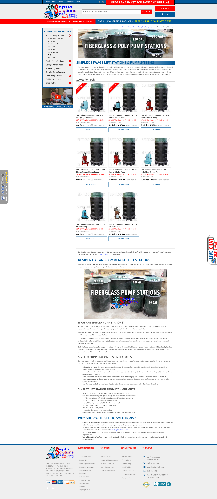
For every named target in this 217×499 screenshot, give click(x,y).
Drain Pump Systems (54, 75)
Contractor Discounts (86, 467)
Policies (60, 2)
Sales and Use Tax (128, 471)
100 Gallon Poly (53, 44)
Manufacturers (82, 21)
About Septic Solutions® (87, 464)
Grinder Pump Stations (55, 38)
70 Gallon (51, 55)
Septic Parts (132, 27)
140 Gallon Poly (53, 52)
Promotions (70, 2)
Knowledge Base (84, 480)
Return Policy (104, 254)
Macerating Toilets (53, 68)
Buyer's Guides (84, 477)
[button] (212, 249)
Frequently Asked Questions (85, 472)
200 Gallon (51, 49)
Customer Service (49, 2)
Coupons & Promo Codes (109, 460)
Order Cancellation (128, 474)
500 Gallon (51, 41)
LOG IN (166, 14)
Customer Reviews (85, 456)
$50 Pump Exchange (107, 464)
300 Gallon (51, 58)
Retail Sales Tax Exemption (84, 485)
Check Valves (51, 83)
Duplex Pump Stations (55, 61)
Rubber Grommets (53, 79)
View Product (91, 130)
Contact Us (82, 460)
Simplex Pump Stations (55, 35)
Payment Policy (127, 456)
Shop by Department (57, 21)
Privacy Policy (126, 460)
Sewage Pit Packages (54, 64)
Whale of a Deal (106, 456)
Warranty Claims (127, 478)
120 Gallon (51, 47)
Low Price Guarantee (107, 467)
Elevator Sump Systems (55, 72)
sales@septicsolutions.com (119, 430)
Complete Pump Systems (146, 27)
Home (124, 27)
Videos (78, 2)
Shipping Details (84, 490)
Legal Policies (126, 467)
